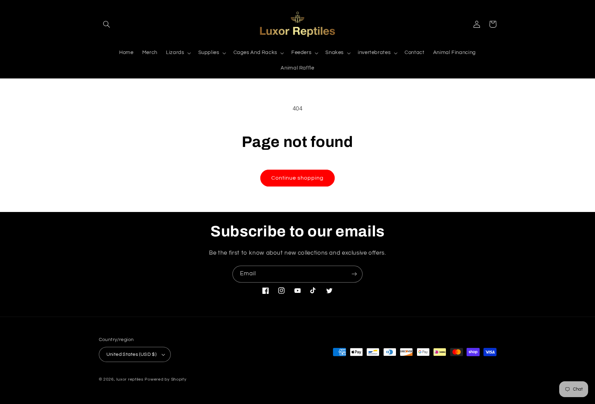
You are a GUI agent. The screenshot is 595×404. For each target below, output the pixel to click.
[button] (107, 24)
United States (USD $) (131, 354)
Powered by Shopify (165, 379)
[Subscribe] (354, 274)
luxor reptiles (129, 379)
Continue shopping (297, 178)
